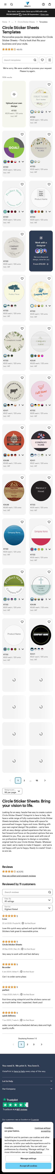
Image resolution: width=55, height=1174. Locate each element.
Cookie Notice (35, 1152)
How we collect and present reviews (19, 876)
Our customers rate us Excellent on (20, 1120)
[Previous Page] (10, 780)
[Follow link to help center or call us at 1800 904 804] (43, 4)
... (12, 22)
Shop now (45, 14)
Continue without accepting (42, 1129)
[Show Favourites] (42, 60)
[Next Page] (45, 780)
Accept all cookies (28, 1166)
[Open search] (11, 4)
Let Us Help (7, 1081)
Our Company (9, 1089)
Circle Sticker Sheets (26, 22)
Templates (43, 22)
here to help (19, 1071)
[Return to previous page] (13, 1044)
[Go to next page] (41, 1044)
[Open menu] (5, 4)
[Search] (49, 892)
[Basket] (50, 4)
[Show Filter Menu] (50, 60)
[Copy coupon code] (20, 14)
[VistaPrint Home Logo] (27, 4)
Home (4, 22)
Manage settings (28, 1158)
